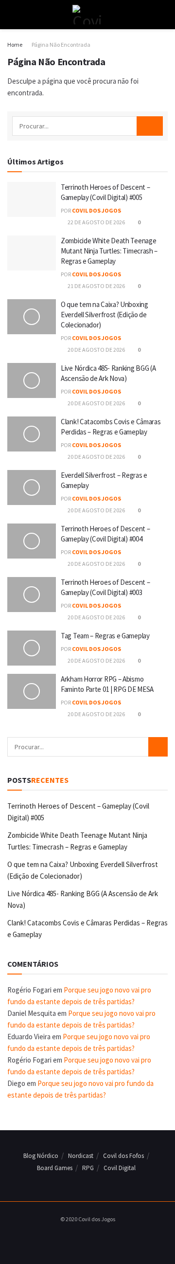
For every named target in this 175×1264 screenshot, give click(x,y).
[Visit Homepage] (87, 14)
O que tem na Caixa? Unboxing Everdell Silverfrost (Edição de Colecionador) (104, 314)
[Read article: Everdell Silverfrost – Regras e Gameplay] (31, 487)
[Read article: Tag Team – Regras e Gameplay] (31, 648)
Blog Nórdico (40, 1156)
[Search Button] (163, 14)
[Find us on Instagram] (85, 1239)
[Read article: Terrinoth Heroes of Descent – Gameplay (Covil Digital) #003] (31, 594)
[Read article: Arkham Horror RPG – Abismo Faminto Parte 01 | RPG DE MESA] (31, 691)
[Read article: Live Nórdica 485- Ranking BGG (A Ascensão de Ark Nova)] (31, 380)
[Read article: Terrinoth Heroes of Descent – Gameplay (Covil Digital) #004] (31, 541)
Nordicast (80, 1156)
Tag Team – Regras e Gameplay (105, 635)
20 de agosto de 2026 (96, 349)
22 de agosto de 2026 (96, 222)
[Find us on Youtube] (96, 1239)
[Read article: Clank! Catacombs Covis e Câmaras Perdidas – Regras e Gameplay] (31, 433)
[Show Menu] (11, 14)
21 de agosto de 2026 (96, 285)
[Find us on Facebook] (74, 1239)
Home (14, 44)
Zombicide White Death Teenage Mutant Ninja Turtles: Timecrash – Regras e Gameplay (109, 251)
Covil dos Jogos (96, 210)
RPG (88, 1168)
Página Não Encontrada (61, 44)
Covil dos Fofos (123, 1156)
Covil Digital (120, 1168)
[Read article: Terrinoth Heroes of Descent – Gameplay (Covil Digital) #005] (31, 199)
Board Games (54, 1168)
